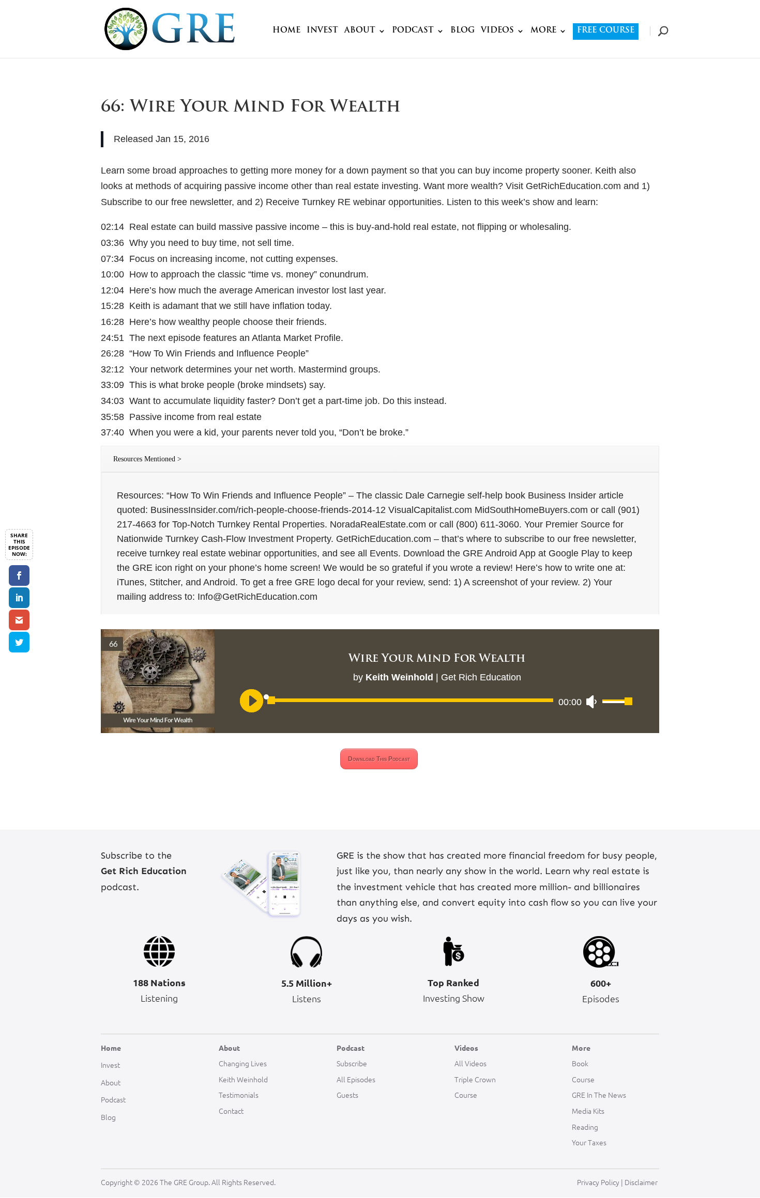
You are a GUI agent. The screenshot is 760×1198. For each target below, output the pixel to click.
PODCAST (413, 31)
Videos (466, 1047)
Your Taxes (589, 1142)
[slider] (613, 702)
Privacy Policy (598, 1182)
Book (580, 1063)
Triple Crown (475, 1079)
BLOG (462, 31)
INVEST (322, 31)
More (581, 1047)
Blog (108, 1117)
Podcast (113, 1099)
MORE (543, 31)
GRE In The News (599, 1095)
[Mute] (591, 701)
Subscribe (352, 1063)
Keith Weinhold (243, 1079)
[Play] (250, 700)
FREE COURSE (605, 31)
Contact (231, 1111)
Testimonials (239, 1095)
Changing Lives (243, 1063)
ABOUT (359, 31)
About (110, 1082)
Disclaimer (642, 1182)
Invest (110, 1065)
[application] (437, 701)
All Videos (470, 1063)
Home (111, 1047)
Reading (585, 1127)
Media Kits (588, 1111)
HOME (286, 31)
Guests (347, 1095)
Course (465, 1095)
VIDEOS (497, 31)
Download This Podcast (379, 759)
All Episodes (356, 1079)
